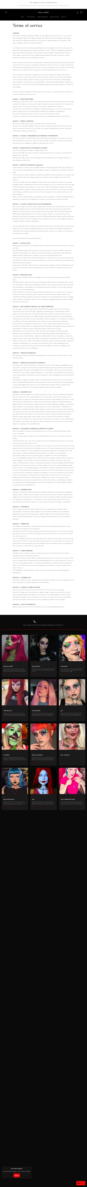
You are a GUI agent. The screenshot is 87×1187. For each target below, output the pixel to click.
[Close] (30, 1169)
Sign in (17, 1175)
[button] (6, 12)
